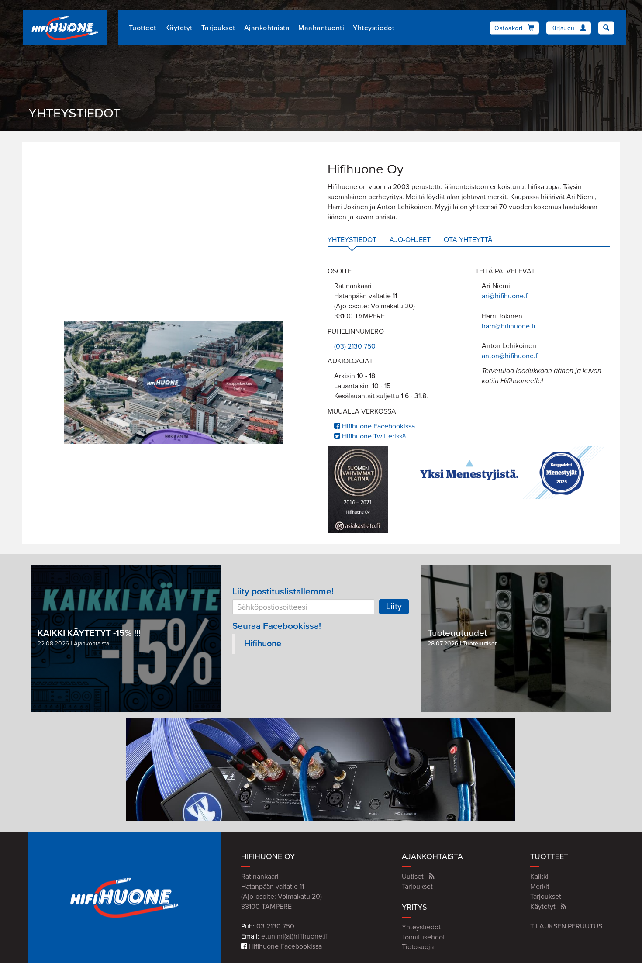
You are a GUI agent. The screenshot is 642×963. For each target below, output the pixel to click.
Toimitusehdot (423, 937)
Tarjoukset (218, 28)
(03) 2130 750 (355, 346)
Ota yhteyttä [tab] (468, 239)
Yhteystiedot (373, 28)
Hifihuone (262, 644)
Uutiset (413, 876)
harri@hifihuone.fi (508, 326)
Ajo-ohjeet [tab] (410, 239)
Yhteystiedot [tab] (352, 239)
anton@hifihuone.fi (510, 356)
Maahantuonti (321, 28)
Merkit (539, 886)
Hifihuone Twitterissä (373, 436)
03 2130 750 (275, 926)
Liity (394, 606)
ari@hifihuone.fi (505, 296)
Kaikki (539, 876)
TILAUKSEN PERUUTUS (566, 926)
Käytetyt (179, 28)
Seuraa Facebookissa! (276, 626)
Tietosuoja (418, 946)
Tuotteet (142, 28)
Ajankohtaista (267, 28)
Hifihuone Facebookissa (377, 426)
